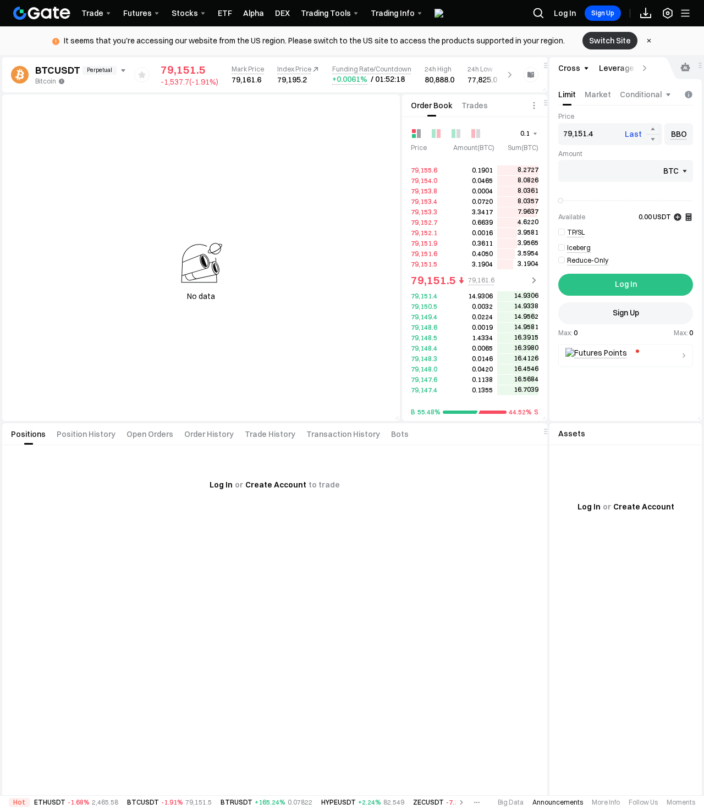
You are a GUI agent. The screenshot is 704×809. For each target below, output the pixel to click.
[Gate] (41, 13)
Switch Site (610, 41)
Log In (565, 13)
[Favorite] (142, 74)
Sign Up (602, 13)
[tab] (431, 106)
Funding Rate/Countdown (371, 69)
